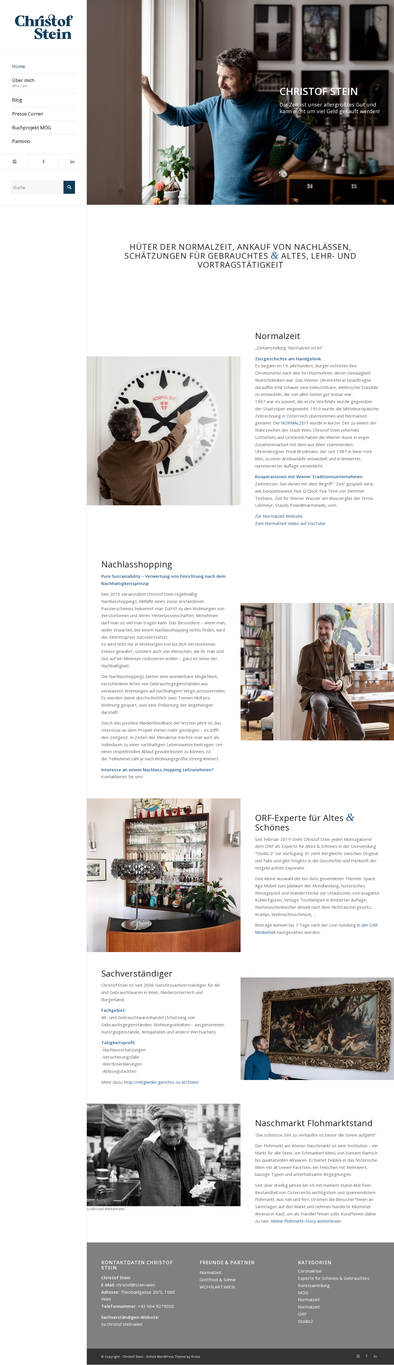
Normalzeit (211, 1272)
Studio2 (305, 1321)
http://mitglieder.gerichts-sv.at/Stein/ (161, 1082)
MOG (303, 1292)
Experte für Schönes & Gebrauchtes (333, 1278)
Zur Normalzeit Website (279, 516)
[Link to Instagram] (14, 161)
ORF (302, 1314)
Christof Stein (133, 1356)
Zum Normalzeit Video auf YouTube (290, 523)
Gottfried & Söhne (218, 1279)
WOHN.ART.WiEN (217, 1287)
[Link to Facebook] (43, 161)
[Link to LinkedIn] (72, 161)
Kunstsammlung (314, 1285)
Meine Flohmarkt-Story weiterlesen (306, 1221)
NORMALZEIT (295, 423)
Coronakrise (310, 1271)
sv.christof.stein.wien (121, 1324)
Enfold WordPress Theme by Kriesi (173, 1356)
